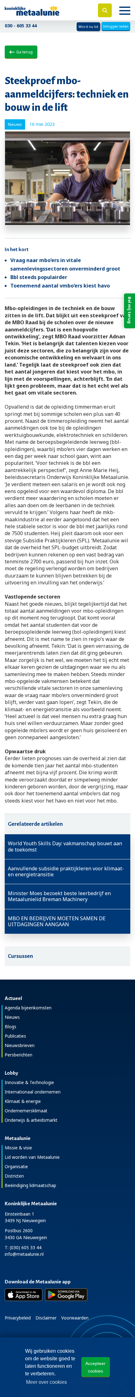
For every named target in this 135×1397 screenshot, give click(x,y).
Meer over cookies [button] (46, 1382)
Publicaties (15, 1036)
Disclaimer (46, 1318)
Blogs (10, 1026)
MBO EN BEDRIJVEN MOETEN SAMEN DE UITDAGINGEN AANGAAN (56, 921)
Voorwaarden (75, 1318)
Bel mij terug (129, 310)
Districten (14, 1176)
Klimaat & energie (23, 1101)
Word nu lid (88, 26)
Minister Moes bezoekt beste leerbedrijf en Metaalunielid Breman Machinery (59, 896)
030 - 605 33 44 (21, 26)
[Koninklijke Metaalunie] (45, 10)
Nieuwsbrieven (20, 1045)
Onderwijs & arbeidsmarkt (31, 1120)
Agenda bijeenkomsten (28, 1008)
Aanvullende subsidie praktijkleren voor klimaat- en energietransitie (66, 872)
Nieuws (12, 1017)
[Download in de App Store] (23, 1294)
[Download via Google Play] (66, 1294)
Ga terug (23, 52)
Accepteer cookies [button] (95, 1367)
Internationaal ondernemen (33, 1092)
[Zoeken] (105, 10)
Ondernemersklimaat (26, 1111)
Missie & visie (18, 1148)
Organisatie (16, 1166)
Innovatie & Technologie (29, 1082)
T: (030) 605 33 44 (23, 1247)
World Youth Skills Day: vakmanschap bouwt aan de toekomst (65, 846)
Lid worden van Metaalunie (32, 1157)
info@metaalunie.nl (24, 1254)
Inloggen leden (115, 26)
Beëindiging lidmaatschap (30, 1185)
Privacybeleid (18, 1318)
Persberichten (18, 1055)
